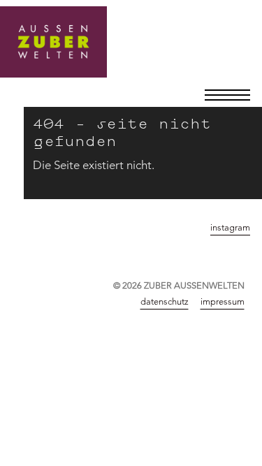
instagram (230, 227)
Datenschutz (164, 301)
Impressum (223, 301)
